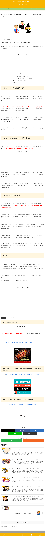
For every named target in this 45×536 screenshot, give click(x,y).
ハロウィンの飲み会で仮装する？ (21, 76)
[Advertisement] (22, 63)
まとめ (15, 82)
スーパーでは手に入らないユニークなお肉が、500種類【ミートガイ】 (23, 342)
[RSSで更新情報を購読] (33, 440)
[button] (30, 433)
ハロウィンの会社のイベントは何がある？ (23, 78)
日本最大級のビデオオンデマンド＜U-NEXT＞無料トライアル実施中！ (23, 374)
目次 (21, 74)
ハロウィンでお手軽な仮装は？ (20, 80)
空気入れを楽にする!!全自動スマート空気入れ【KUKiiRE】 (23, 404)
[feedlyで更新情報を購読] (11, 440)
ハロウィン (4, 318)
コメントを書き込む (23, 522)
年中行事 (9, 318)
